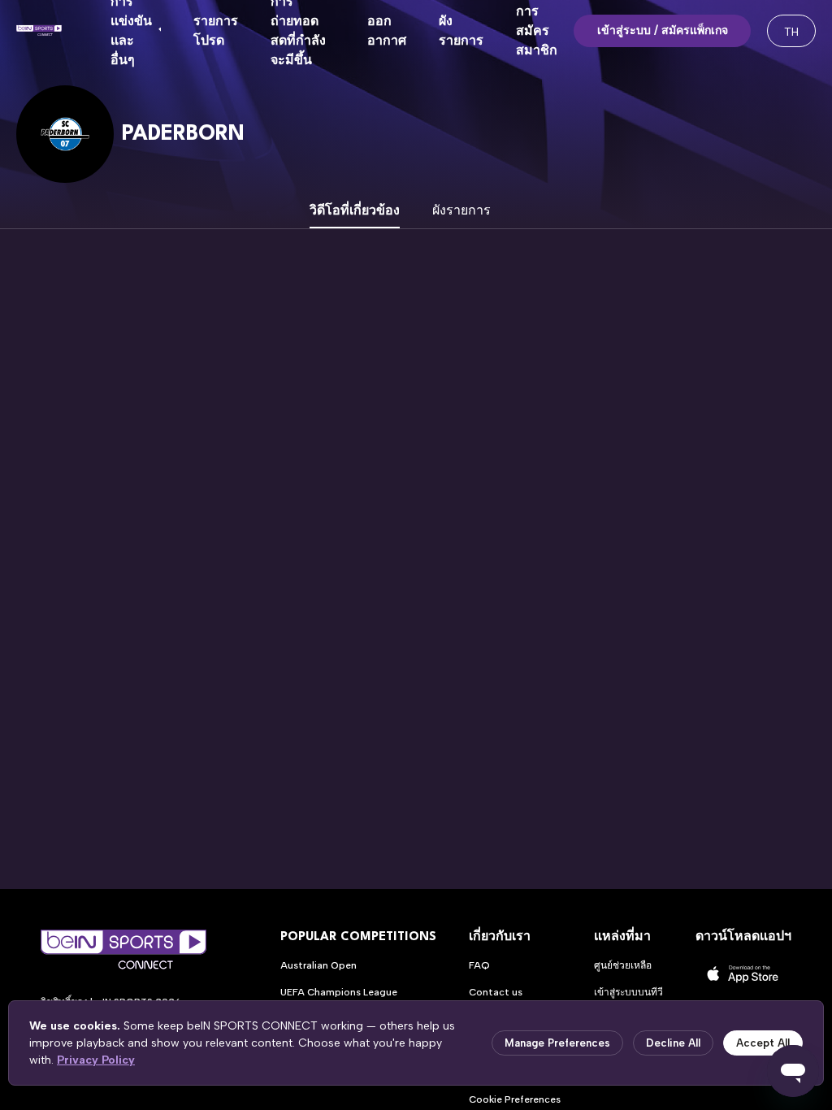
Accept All (763, 1043)
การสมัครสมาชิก (536, 30)
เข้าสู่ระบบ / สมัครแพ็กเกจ (662, 30)
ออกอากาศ (386, 30)
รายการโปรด (215, 30)
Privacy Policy (96, 1060)
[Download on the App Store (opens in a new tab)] (743, 974)
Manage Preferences (557, 1043)
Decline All (673, 1043)
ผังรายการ (461, 30)
